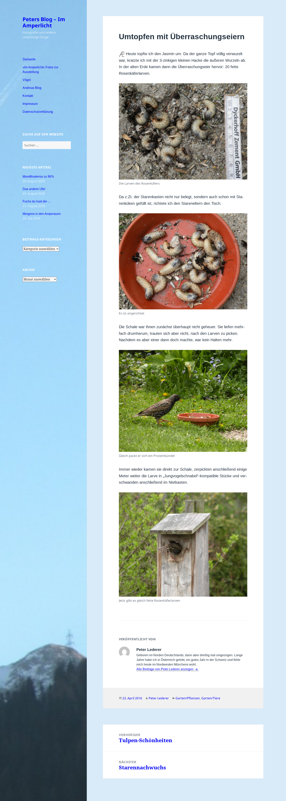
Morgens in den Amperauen (42, 213)
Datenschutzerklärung (38, 111)
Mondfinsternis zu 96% (38, 176)
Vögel (27, 80)
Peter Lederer (159, 698)
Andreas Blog (32, 87)
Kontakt (28, 95)
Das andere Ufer (34, 189)
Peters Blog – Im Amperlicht (44, 22)
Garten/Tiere (210, 698)
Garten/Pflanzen (187, 698)
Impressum (30, 103)
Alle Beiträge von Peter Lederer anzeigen (165, 669)
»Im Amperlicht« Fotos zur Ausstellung (40, 70)
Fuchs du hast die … (37, 201)
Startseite (29, 59)
